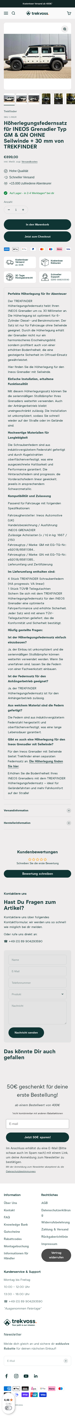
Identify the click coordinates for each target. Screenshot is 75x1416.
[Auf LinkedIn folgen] (35, 1376)
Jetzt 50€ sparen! (37, 1137)
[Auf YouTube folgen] (26, 1376)
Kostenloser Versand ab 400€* (37, 3)
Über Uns (10, 1203)
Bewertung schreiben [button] (37, 874)
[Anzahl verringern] (9, 210)
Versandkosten (30, 161)
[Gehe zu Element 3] (33, 99)
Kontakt (9, 1210)
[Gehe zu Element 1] (9, 99)
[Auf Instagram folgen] (16, 1376)
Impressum (49, 1244)
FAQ (7, 1217)
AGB (44, 1203)
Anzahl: (8, 201)
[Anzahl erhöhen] (23, 210)
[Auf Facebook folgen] (6, 1376)
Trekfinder (10, 111)
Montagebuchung (16, 1246)
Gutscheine (12, 1232)
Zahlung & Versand (54, 1229)
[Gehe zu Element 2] (21, 99)
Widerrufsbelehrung (55, 1222)
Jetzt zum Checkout (38, 236)
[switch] (8, 1408)
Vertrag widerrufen (56, 1255)
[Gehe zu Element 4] (46, 99)
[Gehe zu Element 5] (58, 99)
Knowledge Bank (16, 1225)
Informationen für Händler (16, 1255)
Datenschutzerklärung (56, 1212)
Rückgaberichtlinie (54, 1237)
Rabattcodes (13, 1239)
